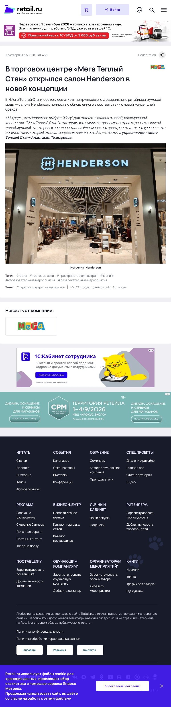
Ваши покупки (100, 518)
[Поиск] (152, 9)
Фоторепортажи (28, 489)
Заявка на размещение (25, 515)
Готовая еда (135, 468)
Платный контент (29, 539)
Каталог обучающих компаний (105, 470)
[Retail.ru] (31, 9)
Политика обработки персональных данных (48, 638)
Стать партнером (139, 475)
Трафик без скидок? (140, 584)
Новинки (132, 569)
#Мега (21, 275)
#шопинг (107, 275)
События (62, 452)
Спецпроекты (140, 452)
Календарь (61, 460)
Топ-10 (131, 577)
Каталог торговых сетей (66, 526)
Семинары (97, 460)
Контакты (89, 650)
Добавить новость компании (29, 583)
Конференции (63, 482)
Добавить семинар (67, 590)
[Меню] (164, 10)
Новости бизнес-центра (65, 515)
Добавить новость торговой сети (139, 526)
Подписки (97, 525)
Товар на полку (27, 546)
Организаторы (64, 468)
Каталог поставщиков (63, 538)
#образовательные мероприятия (30, 280)
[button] (32, 452)
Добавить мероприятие (100, 588)
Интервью (23, 475)
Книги (132, 561)
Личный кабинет (98, 507)
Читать (23, 452)
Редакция (59, 650)
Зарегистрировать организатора (104, 576)
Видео (131, 482)
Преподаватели (101, 479)
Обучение (99, 452)
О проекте (29, 650)
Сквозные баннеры (30, 524)
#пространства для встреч (77, 275)
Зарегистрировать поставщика (30, 571)
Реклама (25, 504)
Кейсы (21, 482)
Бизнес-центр (67, 504)
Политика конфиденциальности (39, 631)
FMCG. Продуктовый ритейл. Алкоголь (98, 287)
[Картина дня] (139, 10)
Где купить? (134, 591)
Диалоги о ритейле (140, 460)
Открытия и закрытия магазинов (41, 287)
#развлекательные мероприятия (82, 280)
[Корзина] (86, 10)
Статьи (21, 460)
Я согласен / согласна (122, 686)
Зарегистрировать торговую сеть (140, 515)
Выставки (60, 475)
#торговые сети (41, 275)
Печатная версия (29, 531)
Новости (22, 468)
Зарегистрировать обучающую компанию (67, 578)
